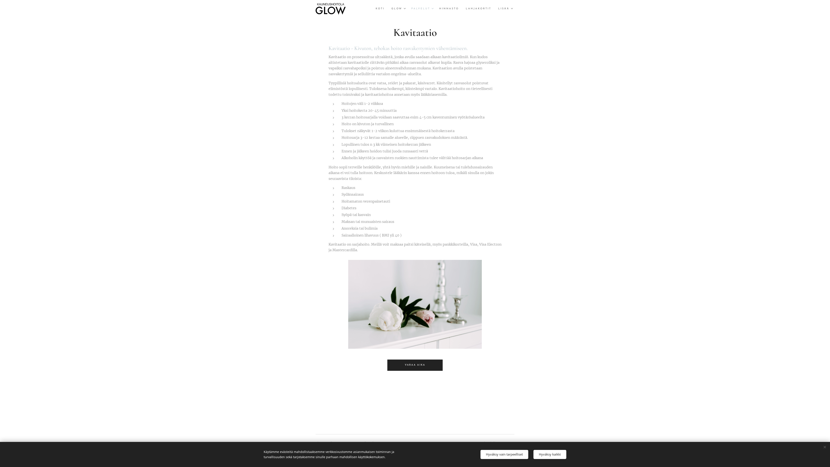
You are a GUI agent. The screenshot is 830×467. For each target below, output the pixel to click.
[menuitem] (381, 8)
